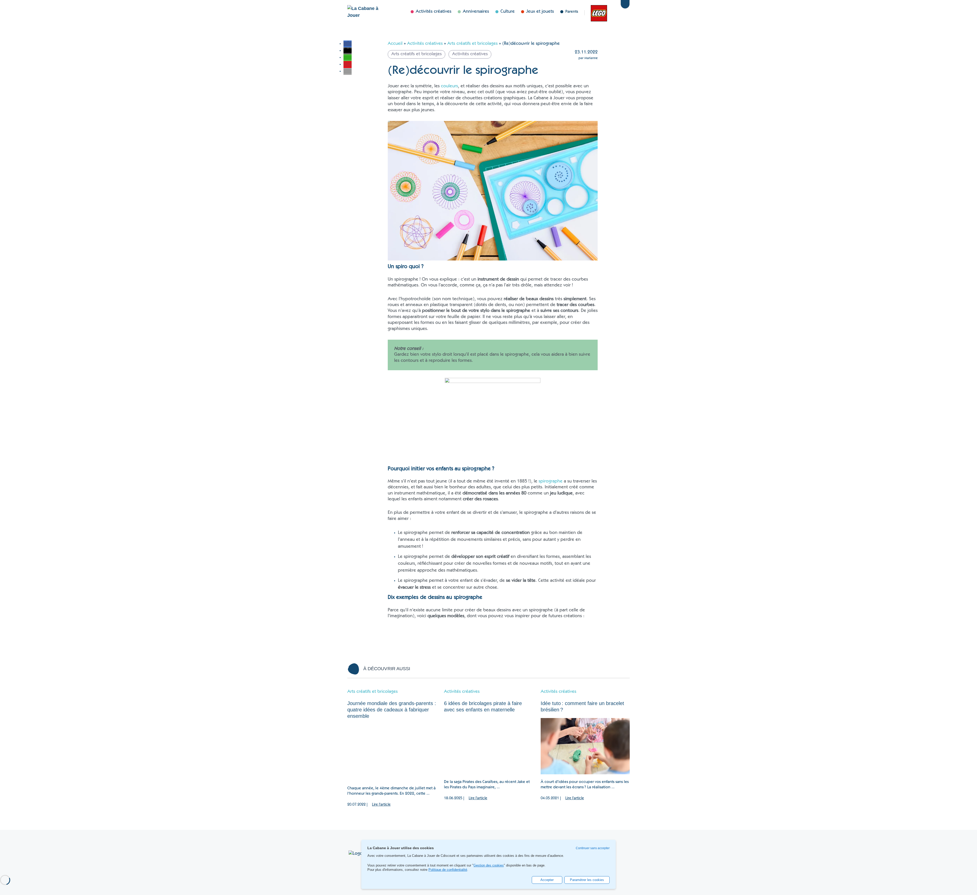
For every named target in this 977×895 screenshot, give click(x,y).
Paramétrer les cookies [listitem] (587, 880)
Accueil (395, 44)
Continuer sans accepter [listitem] (593, 848)
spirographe (551, 481)
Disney (612, 12)
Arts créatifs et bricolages (472, 44)
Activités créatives (425, 44)
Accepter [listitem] (547, 880)
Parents (571, 12)
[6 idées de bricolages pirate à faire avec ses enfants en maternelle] (488, 746)
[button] (347, 44)
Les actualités (596, 12)
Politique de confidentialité (447, 870)
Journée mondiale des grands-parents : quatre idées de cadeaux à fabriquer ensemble (391, 709)
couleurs (449, 86)
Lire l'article (381, 805)
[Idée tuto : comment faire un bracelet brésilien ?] (585, 746)
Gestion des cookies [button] (488, 865)
